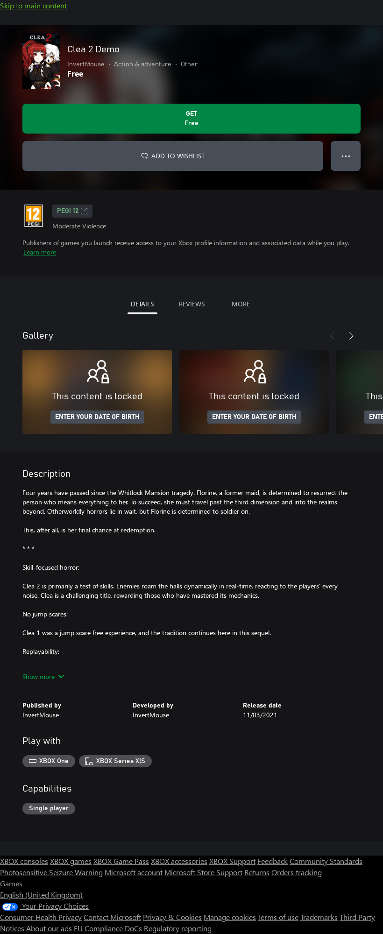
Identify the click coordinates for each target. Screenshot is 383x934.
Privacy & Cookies (172, 917)
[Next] (351, 335)
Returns (257, 872)
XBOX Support (232, 861)
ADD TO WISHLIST (178, 155)
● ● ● (345, 155)
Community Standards (326, 861)
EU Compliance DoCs (108, 928)
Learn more (39, 252)
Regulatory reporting (178, 928)
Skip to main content (33, 5)
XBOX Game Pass (121, 861)
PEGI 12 (67, 211)
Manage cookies (230, 917)
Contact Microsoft (112, 917)
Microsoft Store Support (203, 872)
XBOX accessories (179, 861)
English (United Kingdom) (41, 894)
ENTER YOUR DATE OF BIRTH (97, 417)
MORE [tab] (241, 303)
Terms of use (278, 917)
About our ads (49, 928)
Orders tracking (296, 872)
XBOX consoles (24, 861)
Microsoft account (134, 872)
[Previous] (332, 335)
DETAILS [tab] (142, 303)
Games (11, 883)
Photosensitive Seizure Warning (51, 872)
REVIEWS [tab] (192, 303)
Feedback (272, 861)
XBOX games (71, 861)
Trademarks (319, 917)
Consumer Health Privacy (41, 917)
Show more (38, 676)
